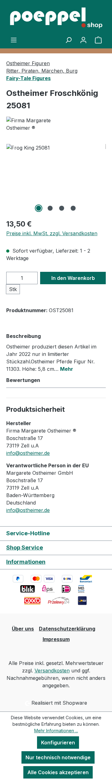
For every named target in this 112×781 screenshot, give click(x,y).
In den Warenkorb (73, 278)
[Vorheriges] (11, 179)
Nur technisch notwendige (58, 757)
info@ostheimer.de (28, 453)
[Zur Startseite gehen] (56, 18)
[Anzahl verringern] (12, 278)
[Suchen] (68, 40)
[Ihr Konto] (83, 40)
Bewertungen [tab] (23, 380)
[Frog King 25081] (56, 179)
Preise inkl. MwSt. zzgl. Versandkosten (51, 233)
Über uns (23, 629)
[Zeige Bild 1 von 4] (38, 208)
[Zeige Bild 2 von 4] (50, 208)
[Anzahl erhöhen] (31, 278)
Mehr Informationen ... (56, 730)
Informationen (25, 562)
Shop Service (24, 547)
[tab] (54, 352)
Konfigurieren (58, 742)
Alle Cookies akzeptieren (58, 772)
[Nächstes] (101, 179)
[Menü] (13, 40)
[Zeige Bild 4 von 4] (73, 208)
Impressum (56, 639)
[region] (56, 179)
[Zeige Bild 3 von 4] (61, 208)
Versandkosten (52, 670)
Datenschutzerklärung (67, 629)
